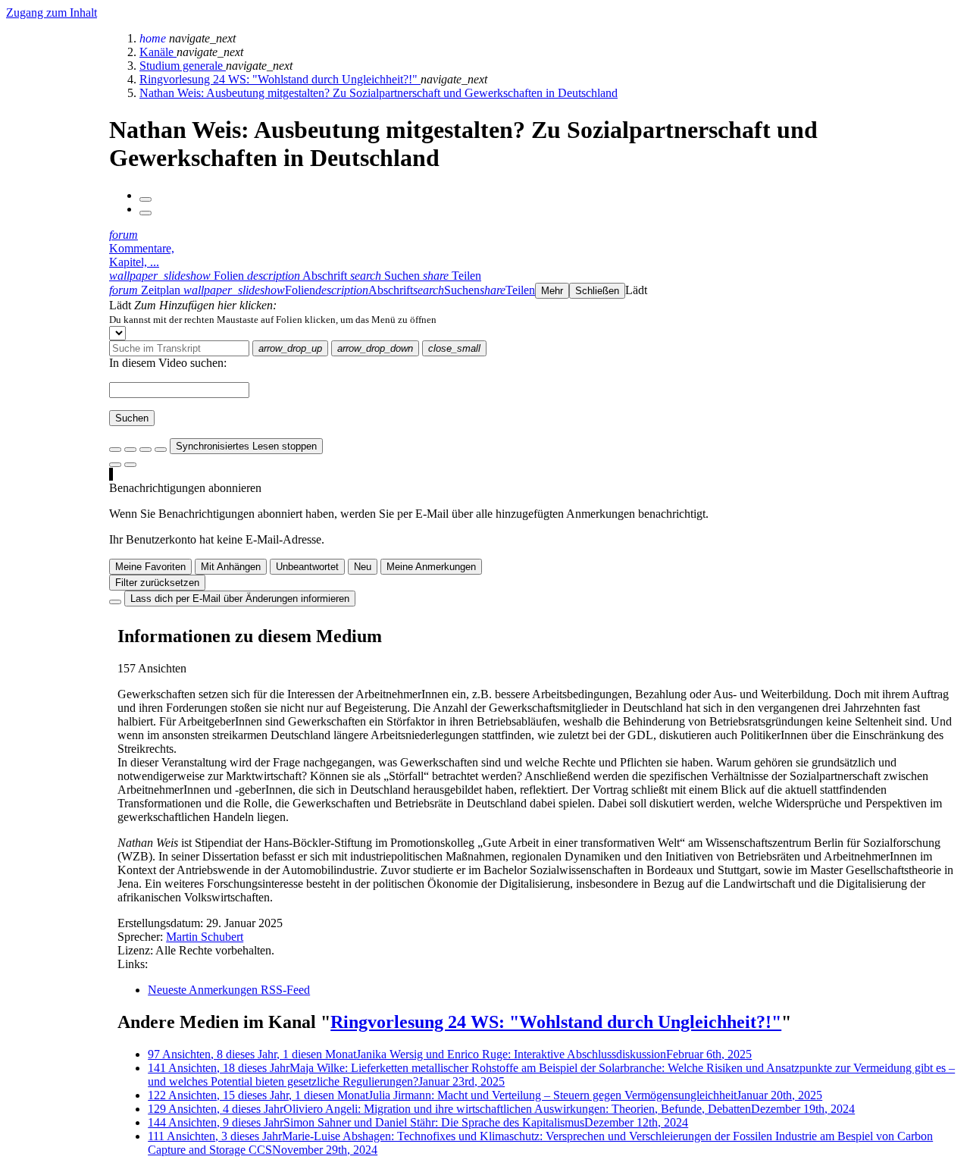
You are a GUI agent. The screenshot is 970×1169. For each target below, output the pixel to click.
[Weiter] (145, 213)
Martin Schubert (204, 936)
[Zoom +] (161, 449)
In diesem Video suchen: (168, 362)
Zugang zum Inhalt (51, 12)
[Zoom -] (145, 449)
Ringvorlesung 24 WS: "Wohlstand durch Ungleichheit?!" (280, 79)
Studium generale (182, 65)
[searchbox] (179, 348)
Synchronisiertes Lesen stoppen (246, 446)
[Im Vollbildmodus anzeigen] (115, 449)
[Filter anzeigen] (130, 449)
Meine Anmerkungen (431, 566)
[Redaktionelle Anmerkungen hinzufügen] (130, 464)
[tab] (178, 275)
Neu (362, 566)
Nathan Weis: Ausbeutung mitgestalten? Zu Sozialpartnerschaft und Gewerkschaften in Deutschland (378, 92)
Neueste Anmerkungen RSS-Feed (229, 989)
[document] (536, 319)
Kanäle (158, 51)
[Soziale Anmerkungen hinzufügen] (115, 464)
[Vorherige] (145, 199)
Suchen (132, 418)
